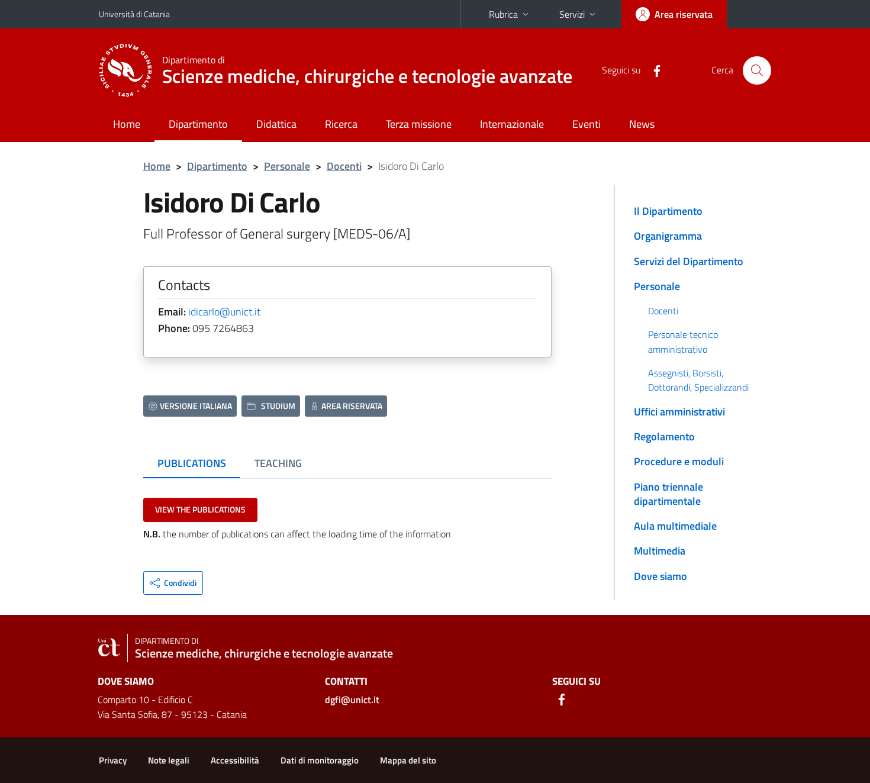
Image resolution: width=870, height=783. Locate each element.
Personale (287, 166)
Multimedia (659, 551)
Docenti (344, 166)
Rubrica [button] (503, 14)
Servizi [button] (572, 14)
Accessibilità (235, 760)
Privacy (113, 760)
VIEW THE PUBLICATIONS (200, 509)
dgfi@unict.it (352, 699)
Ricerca (341, 124)
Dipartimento (198, 124)
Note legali (168, 760)
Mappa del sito (408, 760)
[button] (173, 583)
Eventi (586, 124)
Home (126, 124)
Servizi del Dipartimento (688, 261)
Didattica (276, 124)
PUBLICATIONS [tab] (191, 463)
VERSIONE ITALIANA (196, 405)
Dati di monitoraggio (320, 760)
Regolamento (664, 436)
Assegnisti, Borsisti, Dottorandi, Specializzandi (698, 380)
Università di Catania (134, 14)
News (642, 124)
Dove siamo (660, 576)
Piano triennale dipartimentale (668, 494)
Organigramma (668, 236)
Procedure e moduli (679, 461)
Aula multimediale (675, 526)
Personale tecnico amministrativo (683, 341)
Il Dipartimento (668, 211)
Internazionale (512, 124)
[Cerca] (757, 70)
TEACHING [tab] (278, 463)
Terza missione (419, 124)
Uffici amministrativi (679, 412)
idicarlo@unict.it (224, 312)
